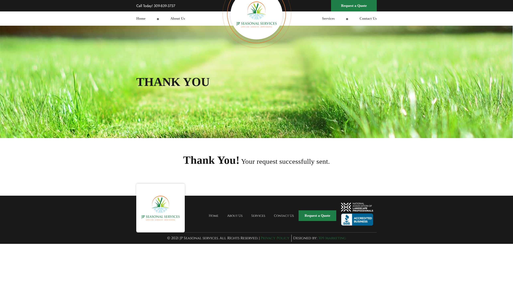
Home (140, 18)
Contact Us (368, 18)
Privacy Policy (275, 238)
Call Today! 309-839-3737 (155, 5)
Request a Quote (354, 6)
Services (328, 18)
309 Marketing (332, 238)
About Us (177, 18)
